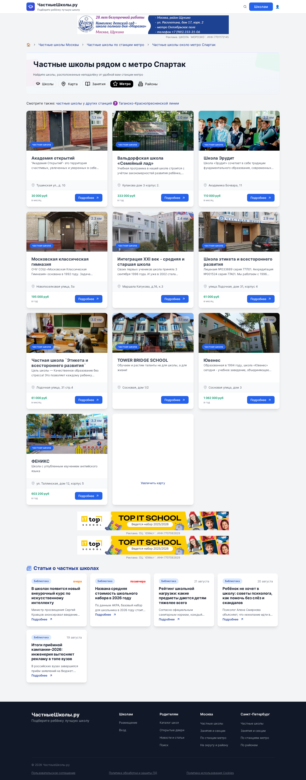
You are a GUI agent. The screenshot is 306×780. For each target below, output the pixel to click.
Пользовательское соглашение (53, 773)
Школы (46, 84)
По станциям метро (255, 737)
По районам (249, 745)
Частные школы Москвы (59, 45)
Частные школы (211, 723)
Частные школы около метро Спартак (184, 45)
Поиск (164, 745)
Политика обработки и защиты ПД (133, 773)
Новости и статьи (172, 737)
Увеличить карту (153, 483)
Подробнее (86, 197)
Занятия (98, 84)
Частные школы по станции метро (115, 45)
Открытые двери (172, 730)
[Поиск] (245, 6)
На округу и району (214, 745)
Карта (72, 84)
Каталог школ (169, 722)
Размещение (128, 722)
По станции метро (213, 737)
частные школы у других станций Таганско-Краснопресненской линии (117, 103)
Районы (150, 84)
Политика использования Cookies (210, 773)
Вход (122, 730)
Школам (261, 7)
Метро (124, 84)
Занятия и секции (212, 730)
